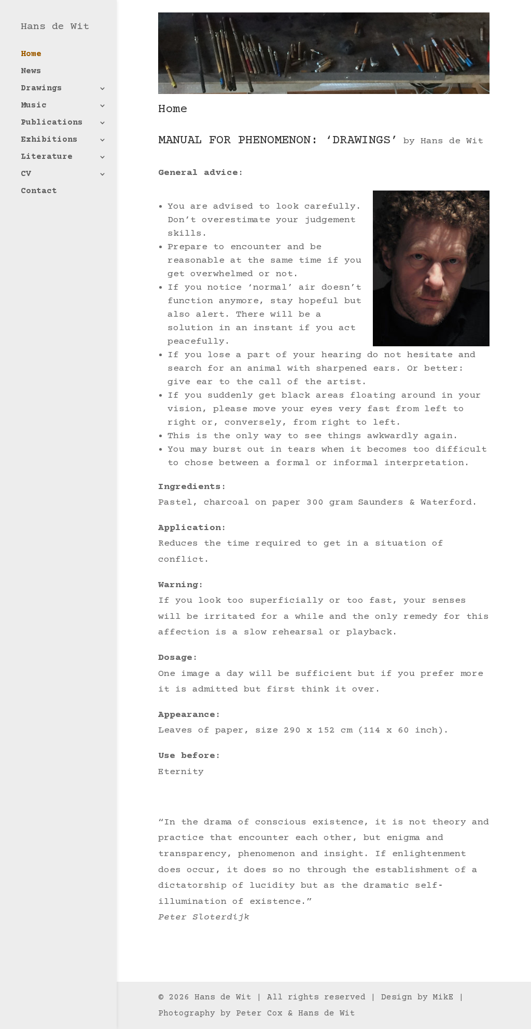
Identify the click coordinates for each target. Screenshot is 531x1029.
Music (34, 106)
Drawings (41, 89)
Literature (47, 157)
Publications (52, 123)
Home (31, 54)
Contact (39, 191)
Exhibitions (49, 140)
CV (26, 174)
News (31, 71)
